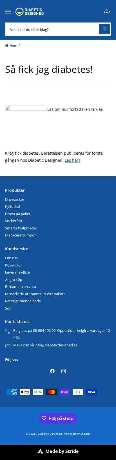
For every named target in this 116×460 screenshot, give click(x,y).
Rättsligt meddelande (23, 301)
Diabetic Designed (49, 434)
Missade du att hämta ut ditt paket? (35, 294)
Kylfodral (12, 206)
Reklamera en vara (20, 286)
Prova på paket (17, 213)
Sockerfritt (14, 220)
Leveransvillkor (17, 272)
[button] (8, 11)
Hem (13, 45)
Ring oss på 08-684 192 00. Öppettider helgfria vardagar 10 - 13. (61, 334)
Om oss (11, 258)
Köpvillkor (13, 265)
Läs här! (72, 160)
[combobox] (58, 29)
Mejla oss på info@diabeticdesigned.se (45, 345)
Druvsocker (14, 199)
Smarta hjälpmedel (21, 228)
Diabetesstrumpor (20, 235)
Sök (8, 308)
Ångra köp (13, 279)
